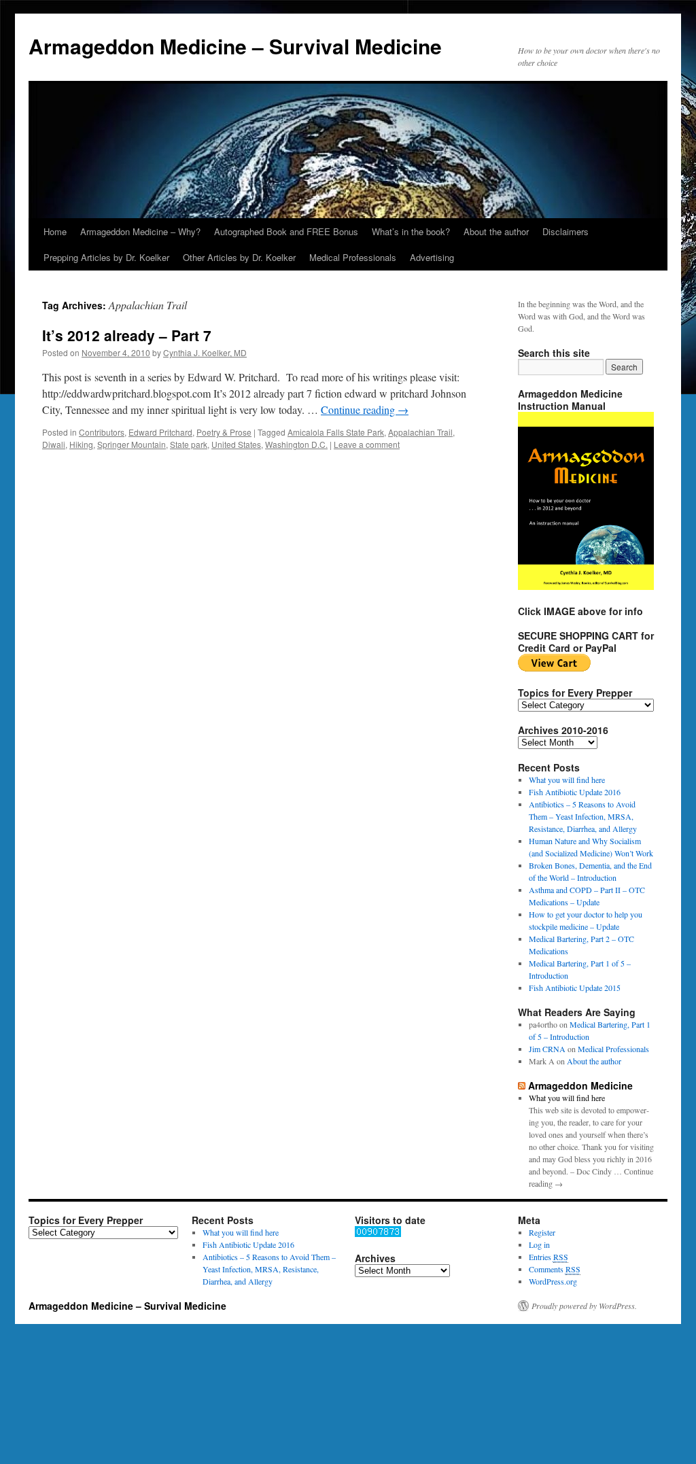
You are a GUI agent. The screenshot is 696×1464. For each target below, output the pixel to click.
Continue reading (364, 409)
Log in (539, 1244)
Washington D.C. (296, 444)
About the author (496, 231)
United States (236, 444)
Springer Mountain (131, 444)
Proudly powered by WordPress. (584, 1305)
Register (542, 1232)
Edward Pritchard (160, 432)
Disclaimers (565, 231)
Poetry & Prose (223, 432)
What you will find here (567, 779)
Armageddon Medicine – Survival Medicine (235, 45)
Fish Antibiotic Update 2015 (575, 987)
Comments (554, 1268)
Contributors (101, 432)
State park (188, 444)
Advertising (432, 257)
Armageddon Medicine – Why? (140, 231)
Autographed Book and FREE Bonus (286, 231)
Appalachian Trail (420, 432)
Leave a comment (367, 444)
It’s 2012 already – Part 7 (126, 335)
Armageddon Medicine (580, 1085)
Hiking (81, 444)
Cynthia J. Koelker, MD (205, 352)
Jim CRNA (547, 1048)
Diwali (53, 444)
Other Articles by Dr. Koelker (239, 257)
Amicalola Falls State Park (336, 432)
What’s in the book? (411, 231)
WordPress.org (553, 1281)
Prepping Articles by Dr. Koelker (106, 257)
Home (55, 231)
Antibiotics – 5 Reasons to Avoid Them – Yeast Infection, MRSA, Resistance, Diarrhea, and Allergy (583, 816)
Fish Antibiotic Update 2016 (575, 791)
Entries (548, 1256)
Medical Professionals (352, 257)
